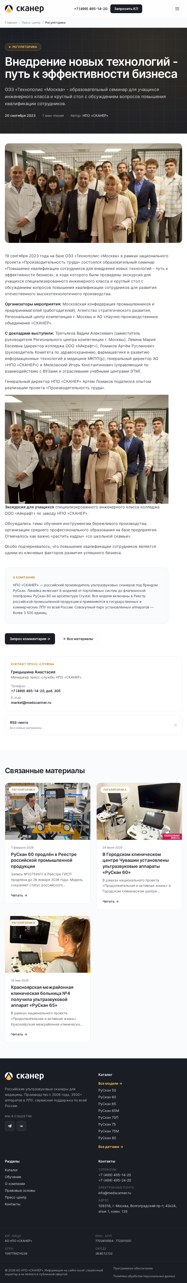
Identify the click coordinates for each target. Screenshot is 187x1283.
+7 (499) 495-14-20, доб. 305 (36, 691)
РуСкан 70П (108, 1117)
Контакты (12, 1204)
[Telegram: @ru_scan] (10, 1126)
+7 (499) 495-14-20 (90, 9)
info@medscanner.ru (114, 1193)
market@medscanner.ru (31, 702)
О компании (15, 1184)
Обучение (13, 1177)
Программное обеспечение (133, 1268)
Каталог (11, 1170)
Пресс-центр (31, 22)
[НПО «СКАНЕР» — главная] (24, 9)
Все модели (110, 1083)
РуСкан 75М (108, 1131)
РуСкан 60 (107, 1097)
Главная (11, 22)
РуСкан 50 (107, 1090)
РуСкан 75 (107, 1124)
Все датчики (110, 1147)
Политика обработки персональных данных (144, 1276)
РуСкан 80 (107, 1138)
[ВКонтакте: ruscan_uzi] (21, 1126)
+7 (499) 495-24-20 (114, 1180)
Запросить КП (126, 9)
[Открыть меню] (177, 9)
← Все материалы (78, 639)
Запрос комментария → (30, 639)
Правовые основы (20, 1190)
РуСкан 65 (107, 1104)
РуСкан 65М (108, 1111)
